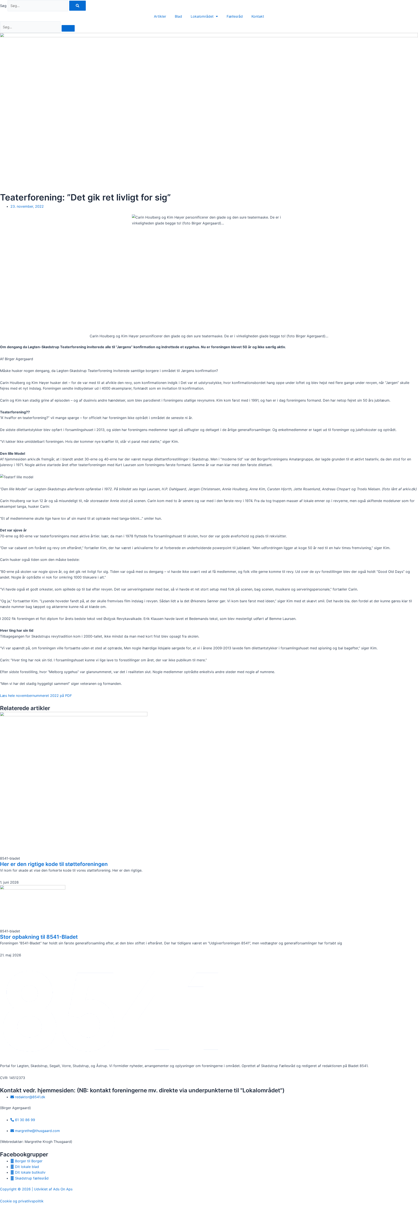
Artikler (160, 16)
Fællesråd (235, 16)
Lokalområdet (202, 16)
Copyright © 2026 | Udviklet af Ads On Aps (36, 1189)
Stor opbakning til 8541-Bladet (39, 937)
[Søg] (77, 6)
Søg (3, 5)
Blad (178, 16)
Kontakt (257, 16)
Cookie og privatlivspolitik (22, 1201)
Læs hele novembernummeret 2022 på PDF (36, 695)
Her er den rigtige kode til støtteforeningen (54, 864)
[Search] (68, 28)
